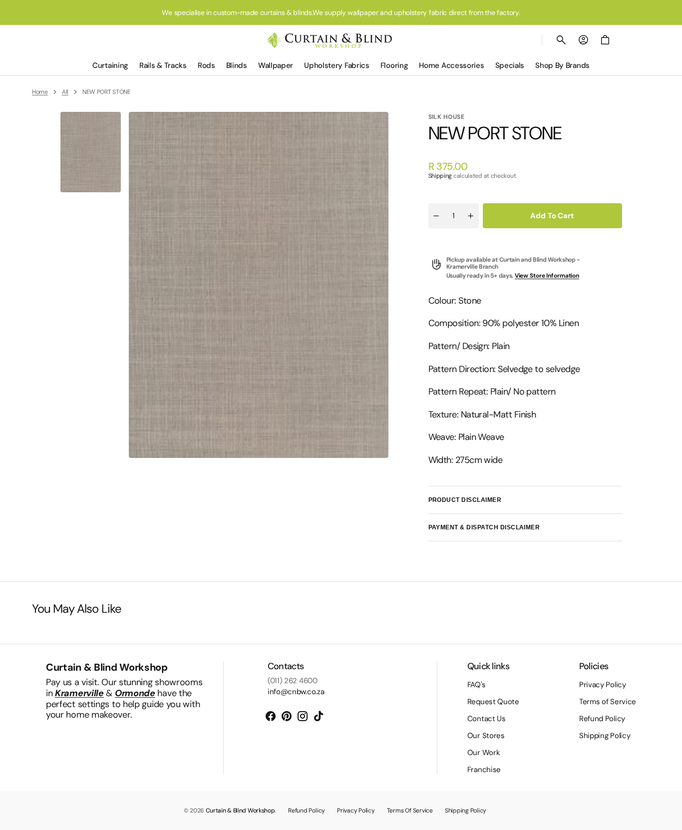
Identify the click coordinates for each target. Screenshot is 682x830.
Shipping (440, 176)
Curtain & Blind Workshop (240, 810)
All (65, 91)
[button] (561, 40)
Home (40, 91)
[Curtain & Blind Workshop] (329, 40)
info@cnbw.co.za (296, 691)
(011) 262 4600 (293, 680)
